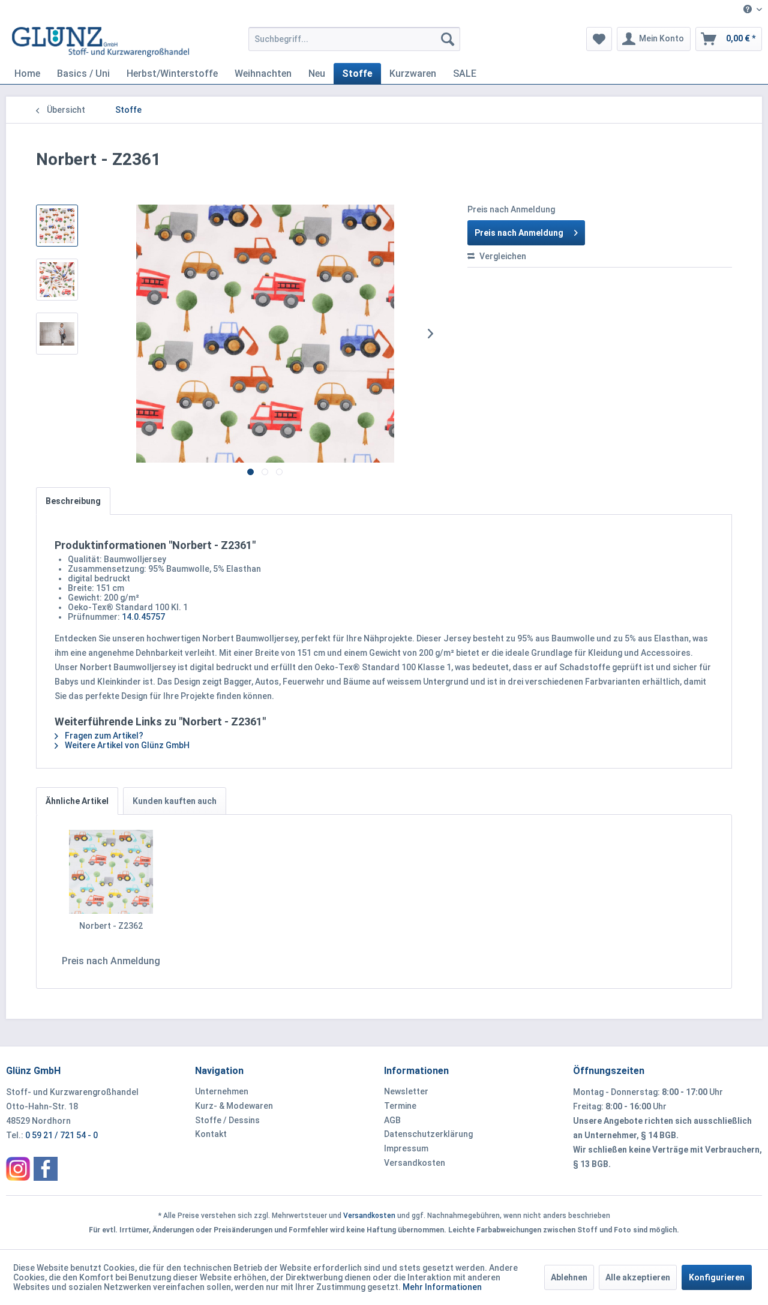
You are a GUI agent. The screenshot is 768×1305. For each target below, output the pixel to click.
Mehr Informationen (442, 1287)
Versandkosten (414, 1163)
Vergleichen (502, 256)
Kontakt (211, 1134)
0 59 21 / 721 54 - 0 (61, 1135)
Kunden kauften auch (175, 801)
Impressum (406, 1148)
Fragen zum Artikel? (103, 735)
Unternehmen (221, 1091)
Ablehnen (569, 1277)
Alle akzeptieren (637, 1277)
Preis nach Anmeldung (519, 233)
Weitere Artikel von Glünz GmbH (126, 745)
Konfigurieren (717, 1277)
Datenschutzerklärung (428, 1134)
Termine (400, 1106)
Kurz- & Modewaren (234, 1106)
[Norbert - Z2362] (111, 872)
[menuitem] (748, 9)
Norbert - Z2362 (111, 926)
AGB (392, 1120)
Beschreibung (73, 501)
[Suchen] (447, 39)
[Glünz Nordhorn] (18, 1169)
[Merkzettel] (599, 39)
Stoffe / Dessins (227, 1120)
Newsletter (406, 1091)
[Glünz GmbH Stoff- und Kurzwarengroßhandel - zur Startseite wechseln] (100, 42)
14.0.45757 (143, 617)
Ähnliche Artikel (77, 801)
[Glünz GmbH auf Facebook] (46, 1169)
